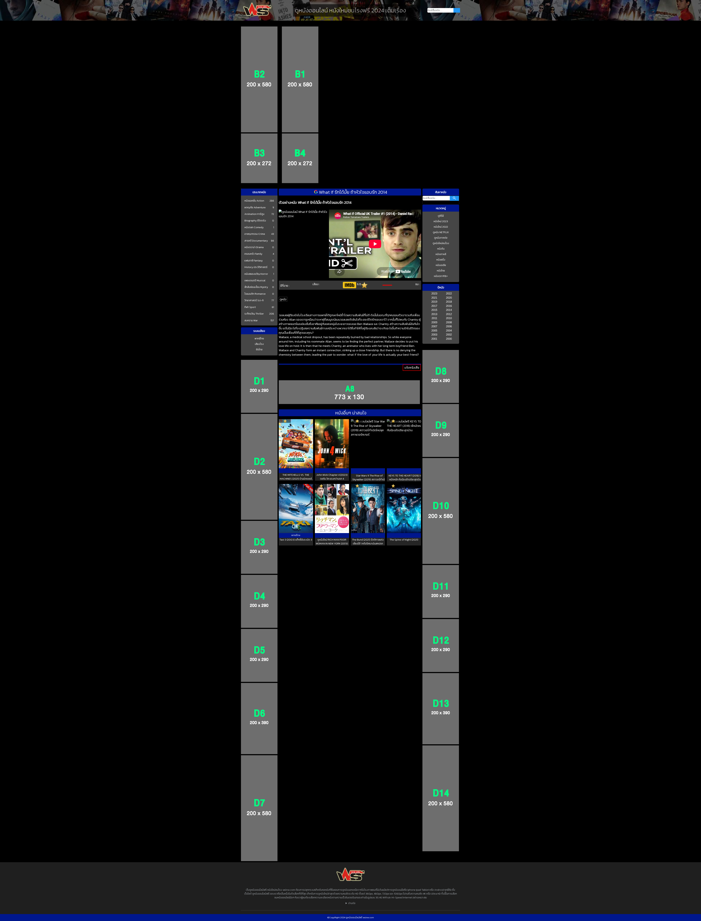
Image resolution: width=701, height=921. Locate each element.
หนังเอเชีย (441, 265)
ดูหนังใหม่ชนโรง (441, 243)
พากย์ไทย (259, 338)
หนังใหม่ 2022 (441, 227)
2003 (434, 334)
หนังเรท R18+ (441, 276)
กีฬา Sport (250, 307)
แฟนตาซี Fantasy (253, 261)
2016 (449, 305)
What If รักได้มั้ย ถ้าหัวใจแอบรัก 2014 (352, 192)
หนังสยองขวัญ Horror (256, 274)
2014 (449, 309)
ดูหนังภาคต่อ (440, 238)
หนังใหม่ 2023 (441, 221)
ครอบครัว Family (253, 254)
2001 (434, 338)
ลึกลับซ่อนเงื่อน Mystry (256, 287)
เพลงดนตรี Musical (254, 280)
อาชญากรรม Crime (254, 234)
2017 (434, 305)
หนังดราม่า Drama (254, 247)
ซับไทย (259, 349)
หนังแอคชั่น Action (254, 201)
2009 (434, 322)
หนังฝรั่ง (440, 260)
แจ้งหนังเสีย (411, 367)
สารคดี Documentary (256, 241)
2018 (449, 301)
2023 (434, 293)
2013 (434, 314)
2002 (449, 334)
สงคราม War (251, 320)
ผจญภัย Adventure (255, 207)
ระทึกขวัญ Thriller (254, 314)
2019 (434, 301)
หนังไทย (441, 271)
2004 (449, 330)
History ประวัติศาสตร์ (255, 267)
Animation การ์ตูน (254, 214)
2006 (449, 326)
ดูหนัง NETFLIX (441, 232)
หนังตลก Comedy (254, 227)
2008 (449, 322)
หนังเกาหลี (441, 254)
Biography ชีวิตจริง (255, 221)
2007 (434, 326)
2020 (449, 297)
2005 (434, 330)
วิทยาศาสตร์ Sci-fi (254, 300)
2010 (449, 318)
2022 (449, 293)
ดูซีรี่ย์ (441, 216)
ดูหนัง (283, 299)
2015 (434, 309)
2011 (434, 318)
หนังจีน (441, 249)
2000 (449, 338)
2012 (449, 314)
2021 (434, 297)
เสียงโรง (259, 344)
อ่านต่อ (351, 903)
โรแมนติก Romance (255, 294)
